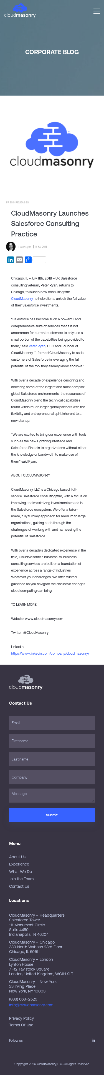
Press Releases (17, 202)
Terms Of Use (21, 1025)
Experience (19, 864)
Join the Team (21, 879)
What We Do (20, 871)
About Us (17, 857)
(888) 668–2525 (23, 999)
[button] (96, 11)
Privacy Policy (21, 1018)
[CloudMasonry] (20, 11)
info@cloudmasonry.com (31, 1005)
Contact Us (19, 886)
